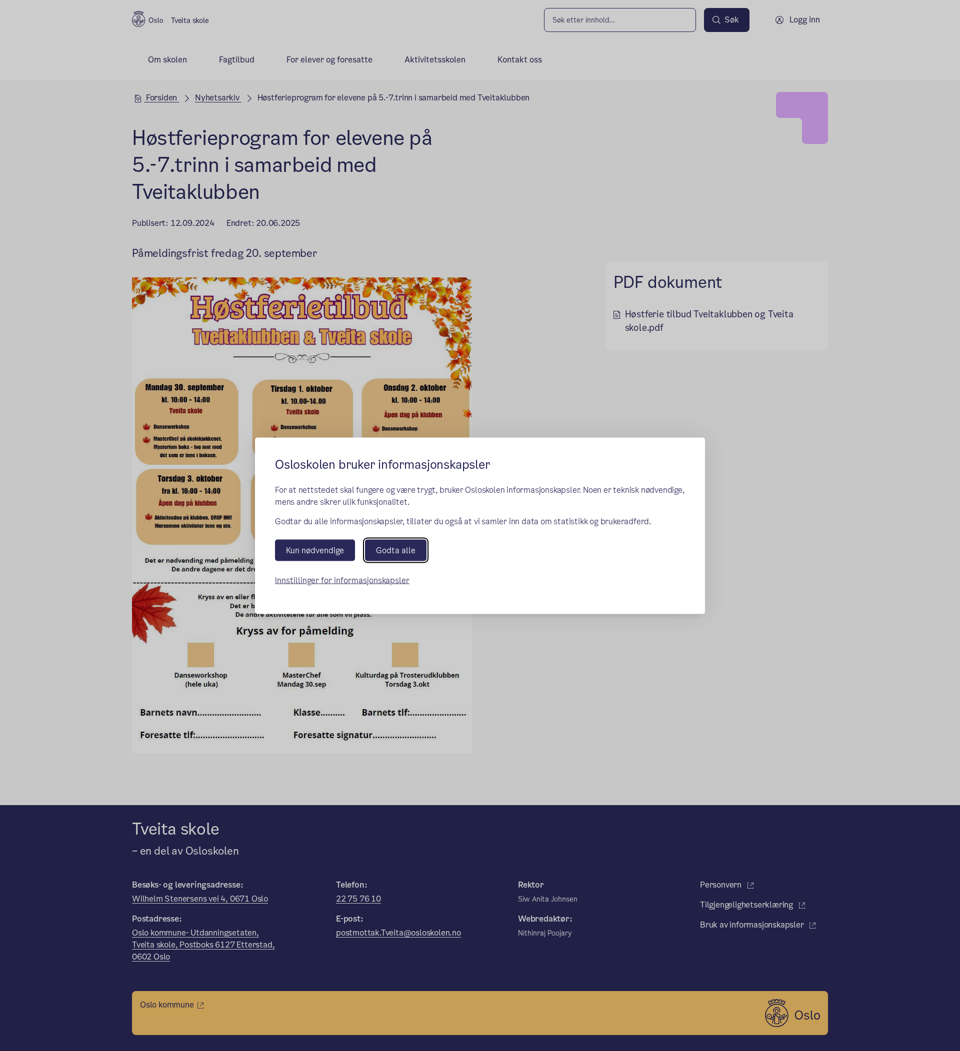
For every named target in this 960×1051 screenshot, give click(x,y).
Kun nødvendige (315, 550)
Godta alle (396, 550)
